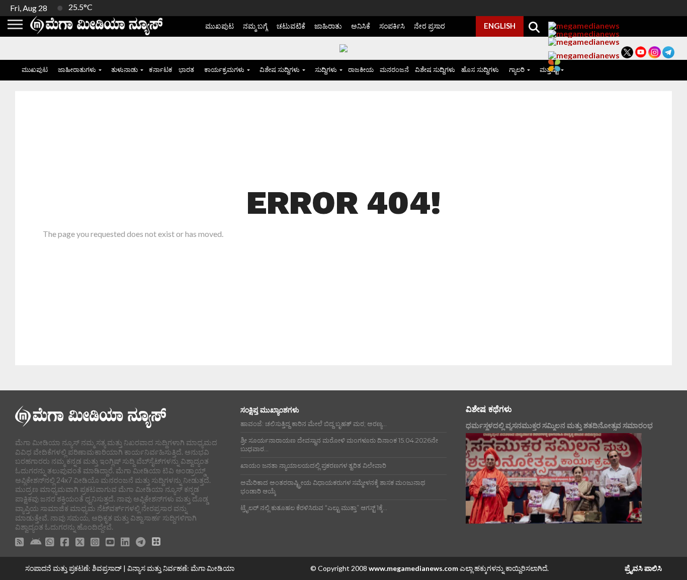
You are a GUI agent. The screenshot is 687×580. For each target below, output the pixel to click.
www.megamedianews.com (413, 568)
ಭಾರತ (186, 69)
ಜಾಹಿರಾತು (328, 26)
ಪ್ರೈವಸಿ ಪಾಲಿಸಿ (643, 568)
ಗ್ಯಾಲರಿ (517, 69)
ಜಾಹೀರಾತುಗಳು (77, 69)
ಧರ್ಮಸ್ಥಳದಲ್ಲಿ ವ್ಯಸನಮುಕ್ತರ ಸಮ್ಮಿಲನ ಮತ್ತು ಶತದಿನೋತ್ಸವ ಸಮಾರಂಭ (559, 425)
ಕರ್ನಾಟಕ (161, 69)
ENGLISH (500, 25)
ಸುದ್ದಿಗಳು (326, 69)
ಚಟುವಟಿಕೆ (291, 26)
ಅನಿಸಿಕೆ (360, 26)
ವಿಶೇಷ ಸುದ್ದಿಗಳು (280, 69)
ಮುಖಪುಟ (219, 26)
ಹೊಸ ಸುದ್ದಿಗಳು (480, 69)
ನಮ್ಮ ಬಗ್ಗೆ (255, 26)
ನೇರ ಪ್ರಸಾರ (429, 26)
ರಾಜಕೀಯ (361, 69)
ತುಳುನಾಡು (124, 69)
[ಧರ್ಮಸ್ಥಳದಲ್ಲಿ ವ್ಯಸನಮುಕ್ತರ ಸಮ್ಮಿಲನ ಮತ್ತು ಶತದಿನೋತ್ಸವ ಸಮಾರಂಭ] (554, 478)
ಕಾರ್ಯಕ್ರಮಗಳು (224, 69)
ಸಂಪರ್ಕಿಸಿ (392, 26)
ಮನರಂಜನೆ (394, 69)
